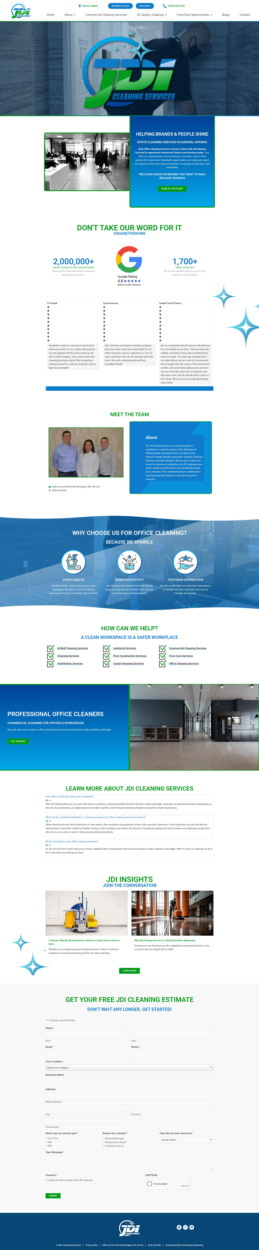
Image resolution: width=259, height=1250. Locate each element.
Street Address (54, 1101)
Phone (135, 1046)
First (48, 1040)
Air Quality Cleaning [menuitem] (150, 14)
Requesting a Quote (115, 1142)
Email (49, 1046)
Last (133, 1040)
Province (136, 1114)
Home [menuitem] (50, 14)
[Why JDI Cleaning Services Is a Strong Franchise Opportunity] (172, 913)
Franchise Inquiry (114, 1145)
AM (50, 1142)
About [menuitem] (68, 14)
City (48, 1114)
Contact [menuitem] (245, 14)
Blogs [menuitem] (226, 14)
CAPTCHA (151, 1175)
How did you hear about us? (176, 1133)
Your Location (54, 1061)
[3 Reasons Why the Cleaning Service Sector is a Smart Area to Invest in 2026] (87, 913)
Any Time (53, 1138)
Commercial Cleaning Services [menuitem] (106, 14)
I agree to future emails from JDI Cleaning (70, 1180)
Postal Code (52, 1127)
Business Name (55, 1074)
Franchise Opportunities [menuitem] (193, 14)
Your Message (55, 1152)
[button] (129, 387)
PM (50, 1145)
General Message (114, 1138)
